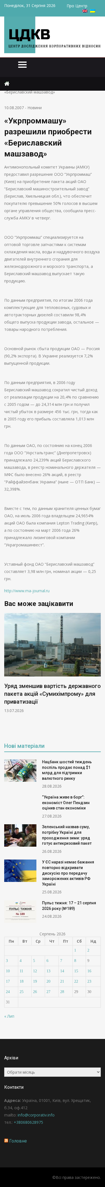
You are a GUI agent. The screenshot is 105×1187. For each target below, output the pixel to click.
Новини (34, 107)
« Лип (9, 1016)
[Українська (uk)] (92, 11)
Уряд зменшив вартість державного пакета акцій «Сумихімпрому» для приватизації (52, 694)
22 (76, 981)
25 (22, 992)
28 (62, 992)
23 (89, 981)
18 (22, 981)
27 (48, 992)
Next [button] (97, 674)
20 (48, 981)
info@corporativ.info (36, 1115)
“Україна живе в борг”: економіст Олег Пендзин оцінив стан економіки (66, 802)
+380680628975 (28, 1122)
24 (8, 992)
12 (35, 971)
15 (76, 971)
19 (35, 981)
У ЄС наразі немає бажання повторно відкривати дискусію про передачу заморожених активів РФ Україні (68, 873)
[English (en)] (84, 11)
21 (62, 981)
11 (21, 971)
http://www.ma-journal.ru (27, 590)
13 (48, 971)
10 (8, 971)
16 (89, 971)
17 (8, 981)
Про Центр (77, 5)
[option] (52, 663)
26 (35, 992)
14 (62, 971)
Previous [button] (8, 674)
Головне (18, 1141)
